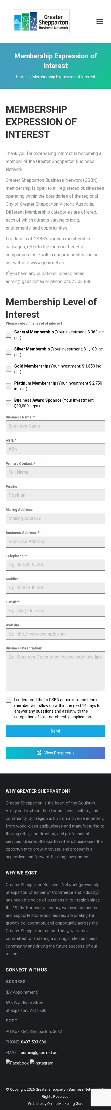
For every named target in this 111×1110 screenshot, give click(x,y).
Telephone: (16, 556)
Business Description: (24, 648)
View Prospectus (59, 753)
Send (55, 731)
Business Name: (20, 417)
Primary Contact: (20, 464)
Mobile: (12, 579)
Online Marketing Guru (65, 1103)
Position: (13, 487)
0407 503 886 (33, 1042)
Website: (13, 625)
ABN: (11, 441)
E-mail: (12, 602)
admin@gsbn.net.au (38, 1052)
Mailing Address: (19, 510)
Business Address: (22, 533)
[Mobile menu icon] (99, 21)
